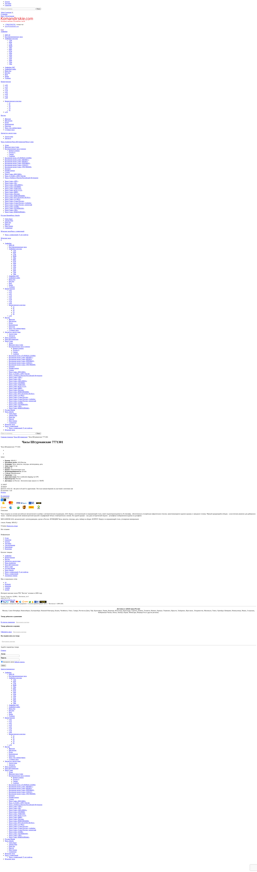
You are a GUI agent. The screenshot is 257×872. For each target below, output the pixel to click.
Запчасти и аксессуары (12, 561)
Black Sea (8, 71)
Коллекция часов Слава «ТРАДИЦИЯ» (18, 167)
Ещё (2, 30)
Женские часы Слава (12, 147)
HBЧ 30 (7, 35)
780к (10, 47)
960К (10, 46)
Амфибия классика (11, 38)
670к (10, 51)
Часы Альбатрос (10, 563)
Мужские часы (10, 853)
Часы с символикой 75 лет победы (16, 235)
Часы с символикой (11, 574)
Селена (7, 172)
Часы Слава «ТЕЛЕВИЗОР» (14, 208)
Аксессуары (9, 136)
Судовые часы (10, 130)
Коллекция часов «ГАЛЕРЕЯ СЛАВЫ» (18, 158)
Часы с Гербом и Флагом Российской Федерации (21, 178)
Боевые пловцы (14, 150)
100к (10, 53)
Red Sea (7, 73)
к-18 (6, 90)
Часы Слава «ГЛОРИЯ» (13, 186)
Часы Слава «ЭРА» (11, 210)
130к (10, 57)
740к (10, 64)
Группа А (12, 152)
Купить (3, 492)
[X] (5, 500)
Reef (6, 74)
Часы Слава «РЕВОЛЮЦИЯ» (15, 196)
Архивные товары (11, 575)
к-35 (6, 87)
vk (5, 582)
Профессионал (10, 170)
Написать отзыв (12, 526)
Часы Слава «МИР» (11, 192)
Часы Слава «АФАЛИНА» (14, 185)
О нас (7, 538)
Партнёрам (8, 547)
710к (10, 40)
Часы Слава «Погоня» (12, 194)
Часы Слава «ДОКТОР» (13, 188)
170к (10, 44)
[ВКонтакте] (2, 500)
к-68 (6, 98)
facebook (8, 584)
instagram (8, 586)
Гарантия (8, 540)
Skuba (7, 76)
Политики (8, 549)
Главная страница (7, 437)
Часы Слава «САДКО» (12, 199)
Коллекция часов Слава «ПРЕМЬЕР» (17, 163)
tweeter (7, 590)
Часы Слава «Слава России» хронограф (18, 205)
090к (10, 49)
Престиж (8, 126)
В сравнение (5, 496)
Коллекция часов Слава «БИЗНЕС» (17, 160)
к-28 (6, 94)
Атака (7, 145)
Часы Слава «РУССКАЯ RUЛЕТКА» (18, 197)
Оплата (7, 541)
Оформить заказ (6, 632)
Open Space (9, 219)
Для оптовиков (10, 545)
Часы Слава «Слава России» (14, 201)
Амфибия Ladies (10, 69)
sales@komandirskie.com (8, 600)
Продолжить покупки (22, 622)
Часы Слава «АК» (11, 183)
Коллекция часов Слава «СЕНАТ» (16, 165)
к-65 (6, 89)
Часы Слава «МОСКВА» (13, 174)
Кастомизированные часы (14, 37)
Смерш (11, 154)
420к (10, 42)
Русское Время (10, 568)
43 (9, 106)
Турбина (8, 78)
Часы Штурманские (20, 437)
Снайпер (12, 156)
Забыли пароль (19, 662)
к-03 (6, 92)
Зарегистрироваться (7, 669)
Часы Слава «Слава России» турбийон (18, 203)
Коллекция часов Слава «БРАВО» (16, 161)
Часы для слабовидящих (13, 128)
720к (10, 62)
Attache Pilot (9, 220)
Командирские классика (13, 101)
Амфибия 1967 (10, 67)
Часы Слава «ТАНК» (12, 206)
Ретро (7, 122)
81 (9, 105)
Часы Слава (9, 566)
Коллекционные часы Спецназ (15, 149)
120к (10, 55)
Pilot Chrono (9, 226)
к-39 (6, 112)
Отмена (3, 650)
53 (9, 108)
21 (9, 103)
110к (10, 58)
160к (10, 60)
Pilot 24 (7, 224)
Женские (8, 119)
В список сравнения (8, 622)
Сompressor (8, 228)
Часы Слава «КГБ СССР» (13, 190)
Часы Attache (9, 570)
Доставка (8, 543)
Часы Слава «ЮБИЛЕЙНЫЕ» (15, 212)
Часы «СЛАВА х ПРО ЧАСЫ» (15, 176)
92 (9, 110)
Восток (7, 559)
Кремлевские (9, 124)
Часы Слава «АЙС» (11, 181)
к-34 (6, 96)
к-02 (6, 85)
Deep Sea (8, 222)
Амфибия (8, 556)
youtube (7, 588)
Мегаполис (8, 121)
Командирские (10, 557)
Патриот (8, 169)
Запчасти (8, 138)
